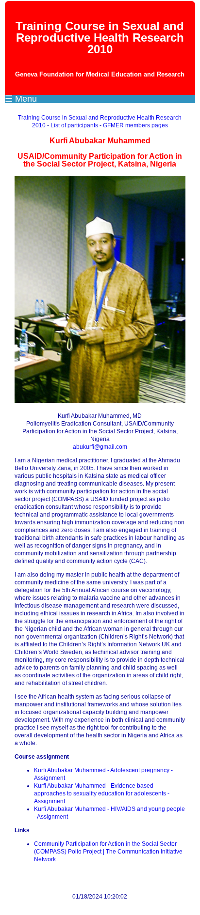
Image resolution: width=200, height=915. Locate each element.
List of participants (74, 125)
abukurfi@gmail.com (100, 446)
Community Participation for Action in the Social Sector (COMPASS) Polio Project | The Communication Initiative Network (108, 851)
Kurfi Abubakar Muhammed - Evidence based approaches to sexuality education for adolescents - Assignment (101, 793)
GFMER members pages (135, 125)
